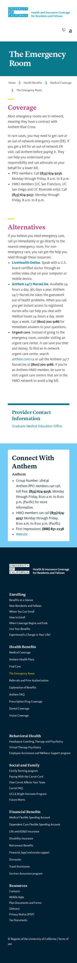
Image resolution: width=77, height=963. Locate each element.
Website (22, 534)
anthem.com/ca (23, 359)
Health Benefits (33, 83)
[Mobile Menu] (64, 29)
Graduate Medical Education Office (37, 426)
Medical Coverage (60, 83)
